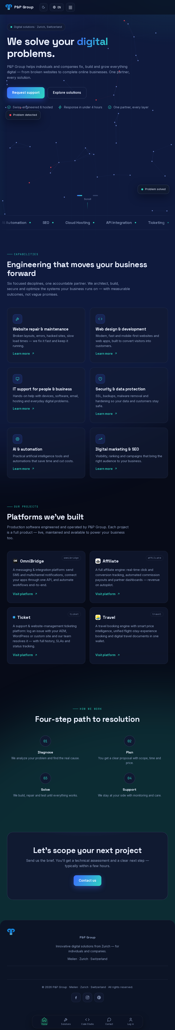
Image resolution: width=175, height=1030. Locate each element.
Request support (25, 93)
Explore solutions (67, 93)
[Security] (95, 195)
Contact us (87, 880)
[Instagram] (87, 997)
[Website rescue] (80, 195)
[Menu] (70, 7)
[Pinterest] (99, 997)
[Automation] (88, 195)
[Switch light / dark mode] (43, 7)
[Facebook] (76, 997)
